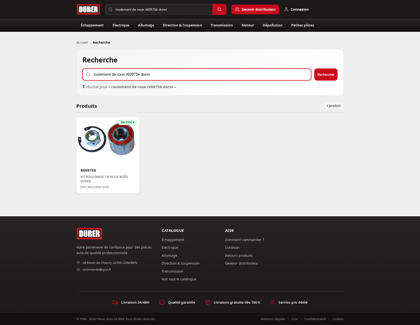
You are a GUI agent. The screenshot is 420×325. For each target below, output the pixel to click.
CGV (295, 319)
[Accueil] (88, 9)
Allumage (146, 25)
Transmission (222, 25)
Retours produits (239, 255)
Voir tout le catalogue (179, 279)
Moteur (248, 25)
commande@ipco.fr (97, 269)
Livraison (232, 247)
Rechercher (325, 74)
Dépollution (272, 25)
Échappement (92, 25)
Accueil (82, 42)
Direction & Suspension (182, 25)
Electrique (121, 25)
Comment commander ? (244, 239)
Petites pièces (302, 25)
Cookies (338, 319)
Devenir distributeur (241, 263)
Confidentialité (315, 319)
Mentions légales (273, 319)
